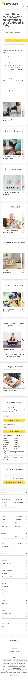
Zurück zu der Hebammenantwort (13, 79)
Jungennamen (18, 410)
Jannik (6, 446)
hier (19, 69)
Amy (15, 444)
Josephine (17, 446)
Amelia (16, 442)
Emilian (6, 442)
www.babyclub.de (15, 659)
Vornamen (16, 408)
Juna (15, 448)
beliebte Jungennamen (17, 451)
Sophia (16, 440)
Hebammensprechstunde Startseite (13, 81)
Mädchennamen (7, 410)
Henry (6, 444)
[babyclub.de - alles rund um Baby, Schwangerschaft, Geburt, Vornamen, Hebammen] (10, 4)
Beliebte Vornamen (14, 435)
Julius (6, 440)
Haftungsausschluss (14, 675)
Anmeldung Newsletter (14, 651)
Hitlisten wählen (11, 457)
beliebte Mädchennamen (17, 453)
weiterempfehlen (14, 640)
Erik (5, 448)
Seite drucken (14, 637)
